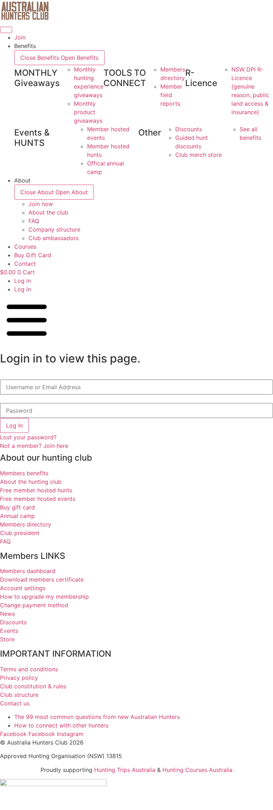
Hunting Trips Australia (124, 769)
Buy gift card (17, 507)
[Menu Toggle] (6, 30)
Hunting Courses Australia (197, 769)
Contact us (15, 703)
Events (9, 630)
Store (7, 639)
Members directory (25, 524)
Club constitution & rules (33, 686)
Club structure (19, 694)
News (7, 613)
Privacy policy (19, 677)
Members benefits (24, 473)
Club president (19, 532)
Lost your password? (28, 437)
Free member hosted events (37, 498)
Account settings (23, 588)
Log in (22, 280)
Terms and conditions (29, 669)
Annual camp (17, 515)
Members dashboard (27, 571)
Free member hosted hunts (36, 490)
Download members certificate (42, 579)
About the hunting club (30, 481)
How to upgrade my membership (44, 596)
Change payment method (34, 605)
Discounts (13, 622)
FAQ (5, 541)
